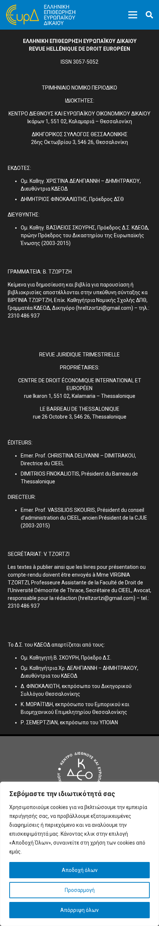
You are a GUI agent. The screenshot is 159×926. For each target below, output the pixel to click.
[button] (149, 15)
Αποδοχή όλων (80, 870)
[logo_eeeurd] (40, 15)
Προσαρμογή (80, 890)
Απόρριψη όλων (79, 910)
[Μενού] (132, 15)
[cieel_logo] (79, 774)
